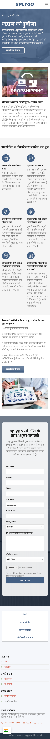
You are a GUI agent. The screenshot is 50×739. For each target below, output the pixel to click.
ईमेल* (8, 489)
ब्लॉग (6, 662)
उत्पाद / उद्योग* (11, 522)
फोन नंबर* (10, 500)
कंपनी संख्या (10, 511)
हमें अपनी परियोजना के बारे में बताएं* (19, 533)
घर (3, 15)
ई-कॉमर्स (8, 684)
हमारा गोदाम (10, 696)
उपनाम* (9, 477)
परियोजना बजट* (12, 554)
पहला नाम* (10, 466)
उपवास (7, 667)
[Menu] (46, 4)
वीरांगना (8, 679)
